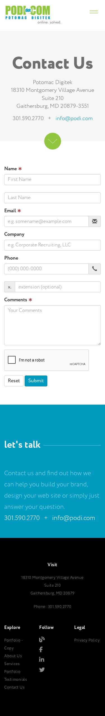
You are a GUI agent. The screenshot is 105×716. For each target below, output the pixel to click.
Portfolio (12, 672)
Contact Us (14, 687)
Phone (11, 258)
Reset (14, 380)
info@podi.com (74, 119)
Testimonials (15, 679)
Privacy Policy (87, 640)
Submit (36, 380)
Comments (18, 300)
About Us (13, 656)
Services (12, 664)
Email (12, 210)
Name (13, 168)
